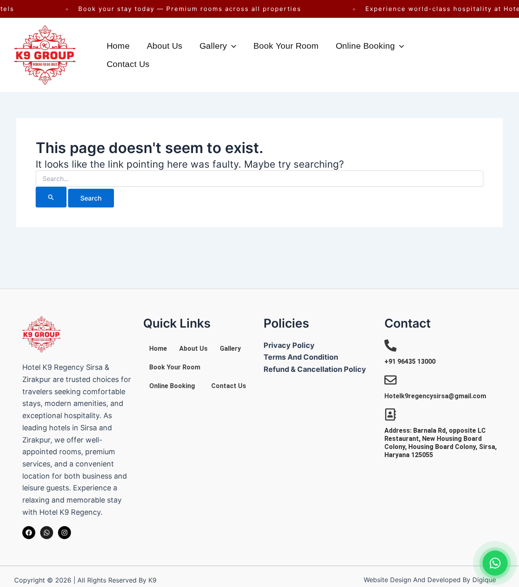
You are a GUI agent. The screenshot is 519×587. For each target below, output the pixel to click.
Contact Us (128, 64)
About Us (164, 45)
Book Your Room (286, 45)
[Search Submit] (51, 197)
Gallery (213, 45)
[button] (231, 46)
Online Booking (365, 45)
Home (118, 45)
